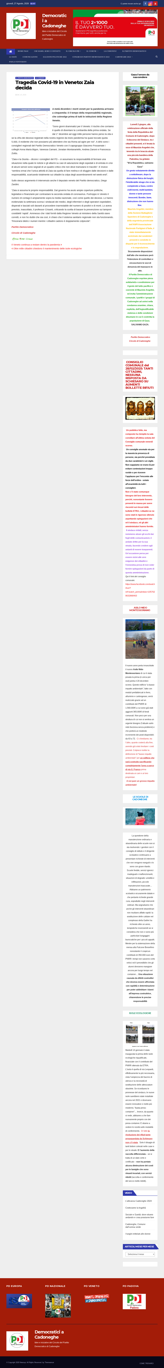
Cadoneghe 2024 (123, 57)
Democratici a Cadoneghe (49, 1334)
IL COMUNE (91, 51)
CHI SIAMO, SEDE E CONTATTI (47, 51)
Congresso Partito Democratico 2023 (91, 57)
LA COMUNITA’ (110, 51)
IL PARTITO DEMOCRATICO (134, 51)
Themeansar (49, 1362)
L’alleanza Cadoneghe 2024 (138, 1201)
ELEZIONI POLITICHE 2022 (55, 57)
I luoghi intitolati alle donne (138, 1234)
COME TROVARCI (147, 1363)
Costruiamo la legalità (135, 1208)
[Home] (10, 52)
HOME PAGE (23, 51)
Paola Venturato (18, 62)
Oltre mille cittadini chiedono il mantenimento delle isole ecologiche (47, 248)
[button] (157, 56)
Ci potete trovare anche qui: (131, 4)
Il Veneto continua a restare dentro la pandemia (36, 244)
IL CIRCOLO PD (73, 51)
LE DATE (13, 57)
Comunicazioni (30, 57)
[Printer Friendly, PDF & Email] (22, 239)
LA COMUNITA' (40, 78)
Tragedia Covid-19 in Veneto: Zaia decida (54, 85)
